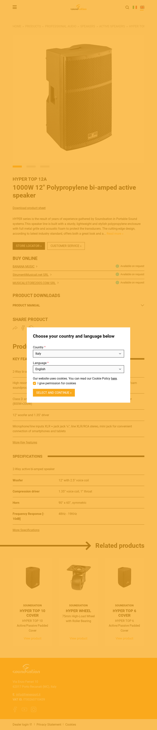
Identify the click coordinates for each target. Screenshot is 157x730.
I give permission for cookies (57, 383)
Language (40, 363)
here (114, 378)
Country (38, 347)
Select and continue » (54, 392)
